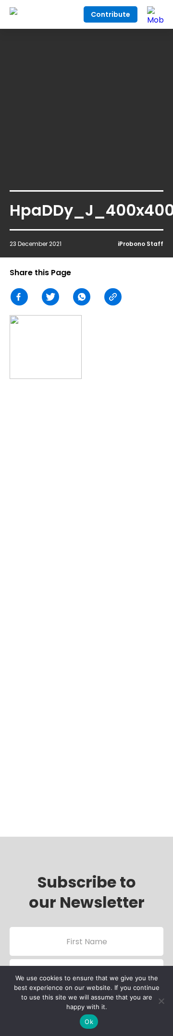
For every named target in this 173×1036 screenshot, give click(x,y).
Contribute (110, 14)
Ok (89, 1021)
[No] (161, 1001)
